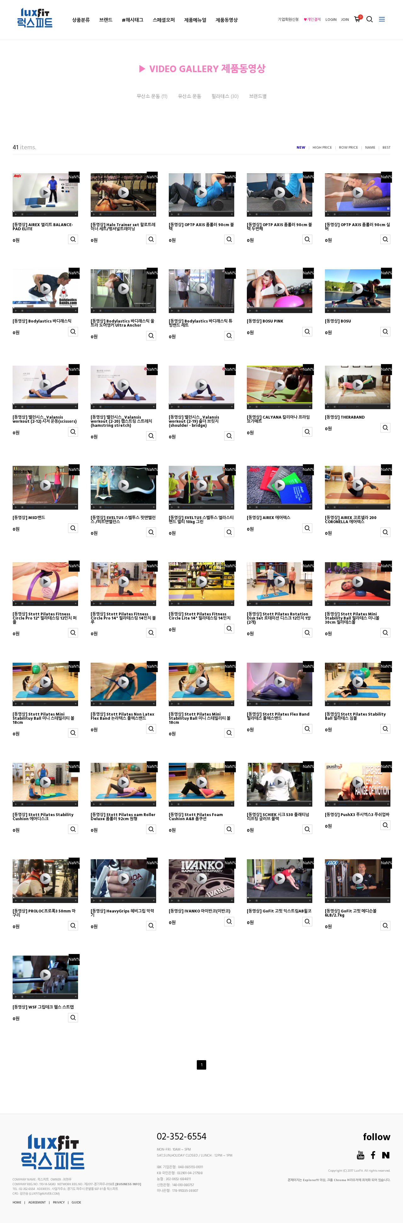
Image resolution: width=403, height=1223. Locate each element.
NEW (301, 148)
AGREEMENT (37, 1202)
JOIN (345, 20)
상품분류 (81, 20)
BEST (386, 148)
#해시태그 (132, 20)
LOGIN (331, 20)
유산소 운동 (189, 96)
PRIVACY (59, 1202)
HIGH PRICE (322, 148)
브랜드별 (258, 96)
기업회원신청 (288, 20)
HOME (17, 1202)
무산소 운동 (152, 96)
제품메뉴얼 (195, 20)
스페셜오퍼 (164, 20)
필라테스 (225, 96)
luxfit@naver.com (44, 1193)
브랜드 (105, 20)
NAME (370, 148)
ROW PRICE (348, 148)
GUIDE (76, 1202)
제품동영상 (227, 20)
